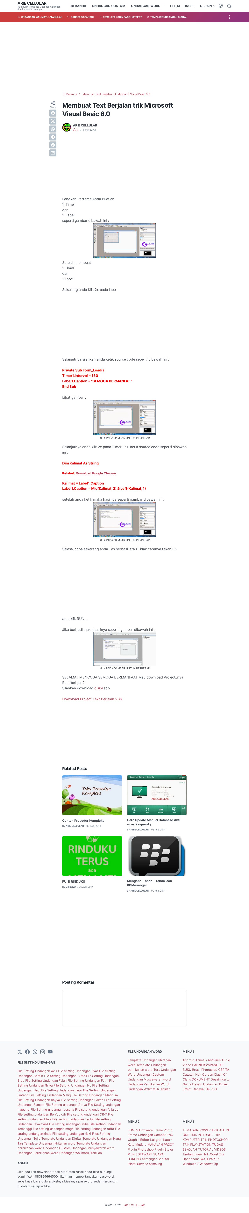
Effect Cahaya (194, 1089)
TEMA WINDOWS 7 (197, 1130)
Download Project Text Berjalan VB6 (92, 699)
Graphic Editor (139, 1140)
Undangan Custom (57, 1148)
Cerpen (208, 1074)
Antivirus (215, 1060)
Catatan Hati (192, 1074)
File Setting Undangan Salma (82, 1100)
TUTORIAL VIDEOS (212, 1149)
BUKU (187, 1070)
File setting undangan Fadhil (73, 1119)
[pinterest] (52, 144)
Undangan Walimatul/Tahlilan (80, 1153)
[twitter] (52, 121)
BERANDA (78, 6)
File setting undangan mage (54, 1129)
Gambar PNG (163, 1135)
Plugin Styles (164, 1149)
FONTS (133, 1130)
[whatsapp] (52, 129)
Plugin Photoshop (141, 1149)
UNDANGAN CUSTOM (108, 6)
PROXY (169, 1144)
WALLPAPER (210, 1159)
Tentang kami (193, 1154)
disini (99, 688)
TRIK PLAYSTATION (197, 1144)
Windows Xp (209, 1164)
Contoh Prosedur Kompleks (83, 820)
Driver (223, 1084)
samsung (155, 1164)
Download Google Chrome (96, 473)
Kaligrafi (156, 1140)
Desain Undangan (205, 1084)
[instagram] (42, 1052)
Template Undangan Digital (61, 1138)
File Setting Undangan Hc (73, 1085)
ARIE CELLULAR (32, 3)
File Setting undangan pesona (53, 1109)
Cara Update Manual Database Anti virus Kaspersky (153, 822)
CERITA (223, 1070)
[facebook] (52, 113)
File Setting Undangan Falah (46, 1080)
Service (143, 1164)
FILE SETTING (180, 6)
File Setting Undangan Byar (78, 1071)
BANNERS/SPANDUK (207, 1065)
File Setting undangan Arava (67, 1105)
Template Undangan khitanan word (50, 1143)
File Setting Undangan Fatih (88, 1080)
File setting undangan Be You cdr (42, 1114)
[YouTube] (50, 1052)
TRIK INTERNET (202, 1135)
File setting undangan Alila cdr (97, 1109)
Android (189, 1060)
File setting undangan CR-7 (87, 1114)
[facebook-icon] (27, 1052)
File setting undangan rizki (72, 1134)
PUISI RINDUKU (73, 881)
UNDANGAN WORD (145, 6)
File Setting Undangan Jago (62, 1090)
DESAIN (206, 6)
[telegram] (52, 136)
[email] (52, 152)
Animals (201, 1060)
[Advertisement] (124, 57)
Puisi (132, 1154)
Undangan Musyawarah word (93, 1148)
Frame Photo (163, 1130)
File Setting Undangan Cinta (65, 1076)
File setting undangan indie (69, 1124)
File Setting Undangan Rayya (39, 1100)
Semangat (150, 1159)
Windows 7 (191, 1164)
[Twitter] (20, 1052)
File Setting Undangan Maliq (50, 1095)
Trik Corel (211, 1154)
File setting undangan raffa (95, 1129)
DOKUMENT (201, 1079)
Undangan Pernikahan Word (38, 1153)
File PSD (211, 1089)
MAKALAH (155, 1144)
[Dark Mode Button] (220, 6)
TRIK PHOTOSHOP (214, 1140)
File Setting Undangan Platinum (95, 1095)
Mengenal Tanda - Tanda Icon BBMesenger (149, 883)
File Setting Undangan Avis (38, 1071)
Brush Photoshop (205, 1070)
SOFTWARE (144, 1154)
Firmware (146, 1130)
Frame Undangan (141, 1135)
